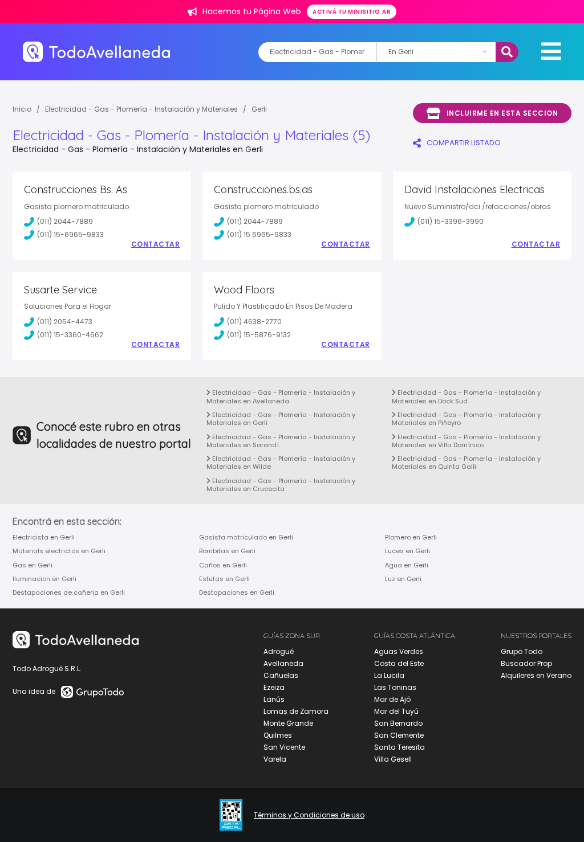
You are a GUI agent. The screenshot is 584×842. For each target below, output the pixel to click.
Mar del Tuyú (396, 711)
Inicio (22, 109)
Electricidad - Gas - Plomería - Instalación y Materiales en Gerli (280, 418)
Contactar (155, 244)
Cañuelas (280, 675)
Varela (274, 759)
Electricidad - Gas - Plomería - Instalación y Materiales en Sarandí (280, 440)
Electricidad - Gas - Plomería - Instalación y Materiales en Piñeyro (466, 418)
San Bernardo (398, 723)
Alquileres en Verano (536, 675)
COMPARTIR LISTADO (464, 142)
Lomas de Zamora (295, 711)
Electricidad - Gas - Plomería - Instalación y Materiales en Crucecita (280, 484)
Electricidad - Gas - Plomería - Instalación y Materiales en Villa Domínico (466, 440)
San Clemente (399, 735)
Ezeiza (274, 687)
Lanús (274, 699)
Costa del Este (399, 663)
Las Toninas (395, 687)
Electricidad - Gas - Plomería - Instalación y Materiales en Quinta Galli (466, 462)
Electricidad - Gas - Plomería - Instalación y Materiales (141, 109)
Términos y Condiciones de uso (309, 815)
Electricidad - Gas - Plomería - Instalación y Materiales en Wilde (280, 462)
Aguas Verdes (398, 651)
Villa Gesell (393, 759)
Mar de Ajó (392, 699)
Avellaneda (283, 663)
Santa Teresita (399, 747)
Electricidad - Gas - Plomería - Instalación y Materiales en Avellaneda (280, 396)
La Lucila (389, 675)
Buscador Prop (526, 663)
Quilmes (277, 735)
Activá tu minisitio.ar (352, 11)
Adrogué (278, 651)
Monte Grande (288, 723)
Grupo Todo (521, 651)
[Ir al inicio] (96, 52)
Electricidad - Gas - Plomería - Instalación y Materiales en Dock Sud (466, 396)
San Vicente (284, 747)
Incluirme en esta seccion (502, 113)
